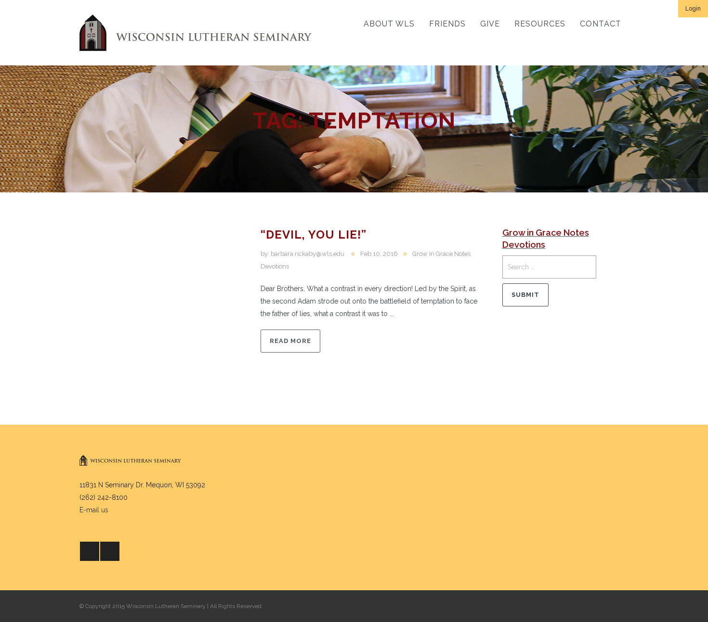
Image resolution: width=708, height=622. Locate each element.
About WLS (389, 23)
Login (693, 8)
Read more (290, 340)
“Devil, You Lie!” (314, 234)
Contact (600, 23)
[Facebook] (89, 551)
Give (490, 23)
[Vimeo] (109, 551)
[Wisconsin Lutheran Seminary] (195, 32)
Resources (539, 23)
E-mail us (93, 510)
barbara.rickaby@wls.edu (307, 253)
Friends (447, 23)
